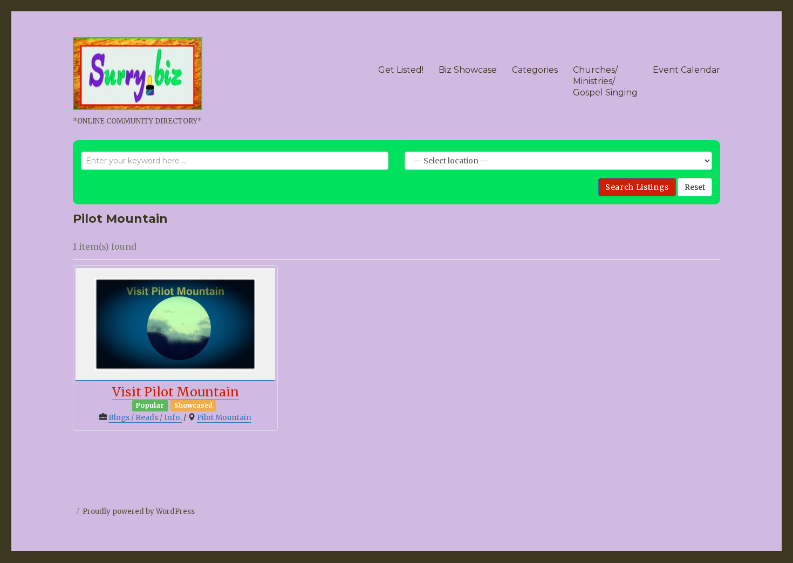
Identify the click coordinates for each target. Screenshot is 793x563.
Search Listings (637, 187)
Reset (695, 187)
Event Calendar (686, 70)
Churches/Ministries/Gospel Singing (605, 81)
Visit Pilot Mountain (175, 392)
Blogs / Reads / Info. (145, 417)
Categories (535, 70)
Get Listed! (400, 70)
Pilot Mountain (224, 417)
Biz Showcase (468, 70)
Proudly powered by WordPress (139, 511)
